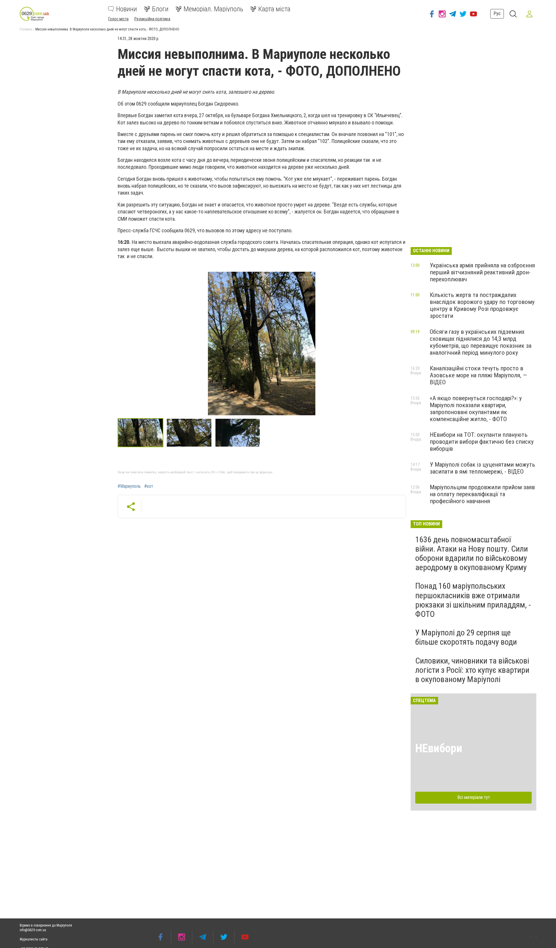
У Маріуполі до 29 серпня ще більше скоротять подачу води (466, 637)
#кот (148, 486)
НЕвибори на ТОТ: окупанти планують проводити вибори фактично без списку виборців (482, 441)
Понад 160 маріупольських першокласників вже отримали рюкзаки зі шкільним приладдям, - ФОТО (473, 600)
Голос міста (118, 19)
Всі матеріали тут (473, 797)
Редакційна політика (152, 19)
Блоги (160, 9)
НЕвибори (438, 748)
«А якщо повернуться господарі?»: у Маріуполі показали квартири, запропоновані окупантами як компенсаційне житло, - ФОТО (476, 409)
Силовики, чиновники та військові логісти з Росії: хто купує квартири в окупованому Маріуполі (472, 670)
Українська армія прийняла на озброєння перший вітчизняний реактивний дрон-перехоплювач (482, 272)
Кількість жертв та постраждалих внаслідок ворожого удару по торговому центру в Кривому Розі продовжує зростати (482, 305)
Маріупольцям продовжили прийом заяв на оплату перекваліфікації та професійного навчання (482, 494)
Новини (126, 9)
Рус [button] (497, 13)
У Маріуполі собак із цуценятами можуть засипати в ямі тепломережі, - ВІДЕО (482, 468)
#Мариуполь (129, 486)
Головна (26, 29)
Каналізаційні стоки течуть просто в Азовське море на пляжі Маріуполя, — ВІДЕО (478, 375)
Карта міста (274, 9)
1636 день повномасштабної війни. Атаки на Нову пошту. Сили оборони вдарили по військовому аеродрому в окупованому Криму (471, 553)
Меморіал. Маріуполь (213, 9)
